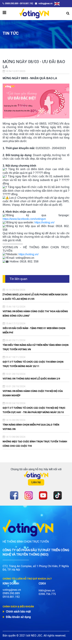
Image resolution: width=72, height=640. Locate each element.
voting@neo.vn (45, 3)
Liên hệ (36, 482)
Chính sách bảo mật (18, 611)
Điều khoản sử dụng (18, 617)
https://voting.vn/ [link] (44, 222)
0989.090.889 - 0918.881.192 (19, 3)
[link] (24, 218)
